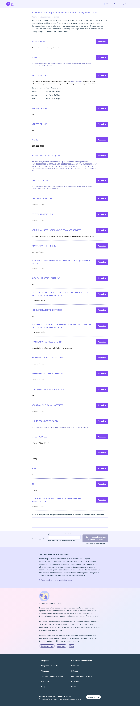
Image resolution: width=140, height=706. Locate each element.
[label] (107, 4)
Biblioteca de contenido (81, 660)
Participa (75, 681)
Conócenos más (47, 646)
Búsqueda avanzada (49, 666)
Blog (42, 687)
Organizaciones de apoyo (82, 676)
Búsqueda (44, 660)
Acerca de (44, 681)
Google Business (76, 81)
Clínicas (74, 671)
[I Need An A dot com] (10, 4)
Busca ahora (92, 697)
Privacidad (44, 671)
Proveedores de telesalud (51, 676)
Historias (75, 666)
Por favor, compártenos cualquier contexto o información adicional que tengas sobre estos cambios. (69, 515)
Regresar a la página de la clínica (45, 17)
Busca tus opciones (122, 4)
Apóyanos (61, 646)
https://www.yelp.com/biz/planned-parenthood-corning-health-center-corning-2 (60, 427)
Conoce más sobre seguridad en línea (56, 580)
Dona (71, 646)
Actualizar (102, 41)
